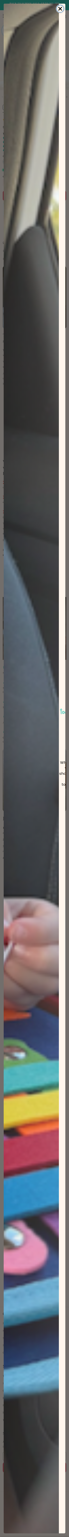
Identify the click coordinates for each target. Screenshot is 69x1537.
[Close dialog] (60, 8)
